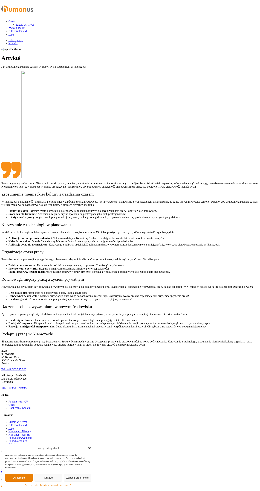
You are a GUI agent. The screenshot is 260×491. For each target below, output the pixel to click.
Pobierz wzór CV (18, 401)
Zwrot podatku (16, 27)
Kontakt (13, 43)
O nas (11, 21)
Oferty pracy (15, 40)
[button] (89, 448)
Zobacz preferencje (77, 477)
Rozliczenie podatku (19, 407)
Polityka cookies (31, 485)
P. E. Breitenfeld (17, 30)
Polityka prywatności (49, 485)
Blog (11, 34)
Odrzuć (48, 477)
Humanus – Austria (19, 434)
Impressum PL (66, 485)
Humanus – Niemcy (19, 431)
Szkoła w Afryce (25, 24)
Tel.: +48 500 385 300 (13, 369)
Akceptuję (19, 477)
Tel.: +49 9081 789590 (14, 387)
